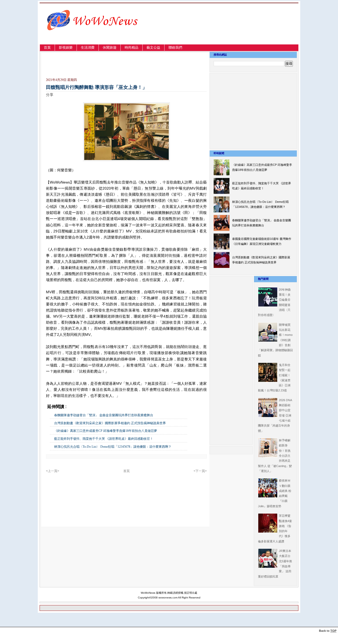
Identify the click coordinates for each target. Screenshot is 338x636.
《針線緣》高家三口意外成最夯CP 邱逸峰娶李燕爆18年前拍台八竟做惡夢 (105, 431)
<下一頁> (200, 471)
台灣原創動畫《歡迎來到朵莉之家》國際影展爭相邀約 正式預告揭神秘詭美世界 (110, 423)
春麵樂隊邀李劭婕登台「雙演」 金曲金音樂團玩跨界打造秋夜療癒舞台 (103, 415)
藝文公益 (153, 47)
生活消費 (88, 47)
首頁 (47, 47)
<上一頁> (52, 471)
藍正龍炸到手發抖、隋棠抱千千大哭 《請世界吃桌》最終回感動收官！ (103, 439)
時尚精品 (131, 47)
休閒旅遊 (109, 47)
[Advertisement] (241, 30)
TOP (333, 630)
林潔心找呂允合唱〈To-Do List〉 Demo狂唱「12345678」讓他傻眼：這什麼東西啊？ (112, 447)
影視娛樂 (66, 47)
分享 (49, 95)
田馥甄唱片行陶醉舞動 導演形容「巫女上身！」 (96, 87)
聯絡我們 (175, 47)
